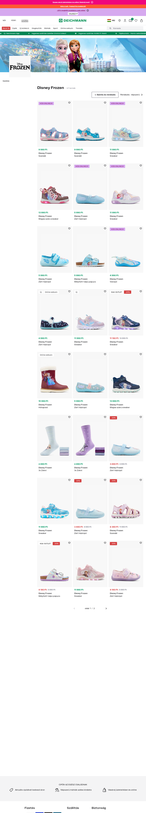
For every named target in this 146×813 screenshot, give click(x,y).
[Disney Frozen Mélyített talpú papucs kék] (90, 255)
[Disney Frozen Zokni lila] (90, 444)
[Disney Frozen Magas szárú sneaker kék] (125, 381)
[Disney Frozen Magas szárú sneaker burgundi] (54, 193)
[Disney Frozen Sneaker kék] (125, 130)
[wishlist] (136, 20)
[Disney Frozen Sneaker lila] (125, 193)
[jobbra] (106, 608)
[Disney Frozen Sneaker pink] (90, 570)
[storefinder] (119, 20)
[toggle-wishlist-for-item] (69, 102)
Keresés (117, 28)
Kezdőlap (6, 81)
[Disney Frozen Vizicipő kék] (125, 255)
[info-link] (92, 2)
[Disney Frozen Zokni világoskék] (54, 444)
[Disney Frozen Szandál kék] (54, 130)
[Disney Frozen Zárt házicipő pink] (125, 570)
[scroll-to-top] (140, 807)
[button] (73, 13)
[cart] (141, 20)
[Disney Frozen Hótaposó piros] (54, 381)
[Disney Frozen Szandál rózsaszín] (125, 507)
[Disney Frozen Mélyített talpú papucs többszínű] (54, 570)
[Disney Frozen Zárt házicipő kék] (90, 193)
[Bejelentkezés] (125, 20)
